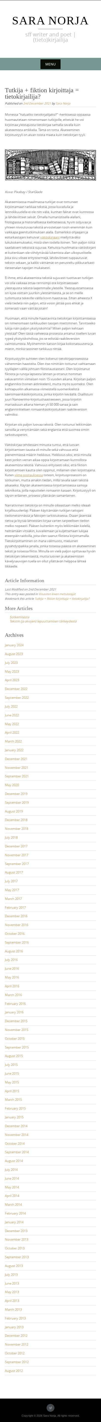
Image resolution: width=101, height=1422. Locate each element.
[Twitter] (50, 1408)
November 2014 (16, 1135)
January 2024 (14, 645)
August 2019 (14, 811)
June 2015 (12, 1073)
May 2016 (12, 977)
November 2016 (16, 925)
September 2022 (17, 697)
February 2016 (15, 1003)
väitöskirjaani (50, 237)
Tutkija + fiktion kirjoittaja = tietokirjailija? (62, 598)
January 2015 (14, 1117)
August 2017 (14, 872)
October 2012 (15, 1353)
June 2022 (12, 715)
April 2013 (12, 1300)
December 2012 (16, 1335)
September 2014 (17, 1152)
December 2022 (16, 689)
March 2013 (13, 1309)
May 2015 (12, 1082)
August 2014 (14, 1161)
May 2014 (12, 1187)
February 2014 (15, 1213)
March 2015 (13, 1099)
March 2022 (13, 741)
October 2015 (15, 1038)
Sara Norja (50, 20)
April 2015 (12, 1091)
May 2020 (12, 785)
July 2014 (11, 1169)
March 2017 (13, 898)
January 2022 (14, 750)
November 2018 (16, 828)
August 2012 (14, 1371)
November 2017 (16, 855)
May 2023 (12, 671)
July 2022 (11, 706)
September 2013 (17, 1257)
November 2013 (16, 1239)
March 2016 (13, 995)
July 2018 (11, 837)
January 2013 (14, 1327)
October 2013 (15, 1248)
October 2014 (15, 1143)
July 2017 (11, 881)
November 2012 (16, 1344)
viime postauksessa (28, 475)
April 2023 (12, 680)
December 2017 (16, 846)
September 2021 (17, 776)
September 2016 (17, 942)
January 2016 (14, 1012)
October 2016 (15, 933)
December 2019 (16, 794)
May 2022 (12, 724)
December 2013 (16, 1231)
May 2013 (12, 1292)
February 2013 (15, 1318)
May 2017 (12, 890)
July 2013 (11, 1274)
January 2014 (14, 1222)
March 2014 (13, 1204)
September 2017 (17, 864)
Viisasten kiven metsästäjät (57, 594)
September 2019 (17, 802)
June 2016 (12, 968)
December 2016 (16, 916)
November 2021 (16, 767)
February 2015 (15, 1108)
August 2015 (14, 1056)
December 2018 (16, 820)
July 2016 (11, 960)
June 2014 (12, 1178)
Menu (50, 64)
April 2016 (12, 986)
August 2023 (14, 654)
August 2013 (14, 1266)
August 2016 (14, 951)
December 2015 (16, 1021)
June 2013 (12, 1283)
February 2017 (15, 907)
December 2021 (16, 759)
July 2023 (11, 662)
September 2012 (17, 1362)
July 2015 (11, 1064)
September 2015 (17, 1047)
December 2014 (16, 1126)
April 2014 (12, 1196)
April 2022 (12, 732)
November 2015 (16, 1030)
